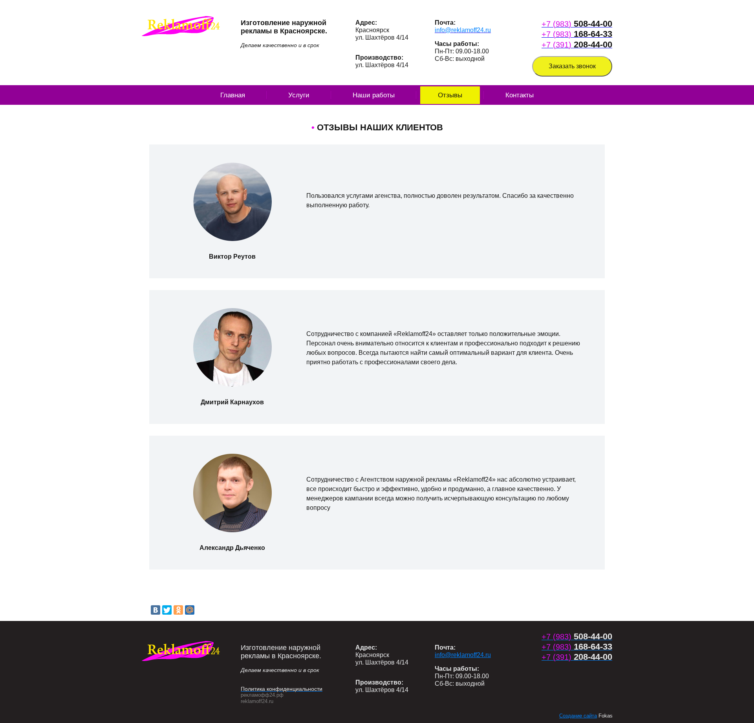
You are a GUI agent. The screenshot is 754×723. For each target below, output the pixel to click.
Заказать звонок (572, 66)
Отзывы (450, 95)
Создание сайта (578, 716)
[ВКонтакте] (155, 610)
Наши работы (374, 95)
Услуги (298, 95)
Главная (232, 95)
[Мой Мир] (189, 610)
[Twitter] (167, 610)
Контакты (519, 95)
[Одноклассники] (178, 610)
